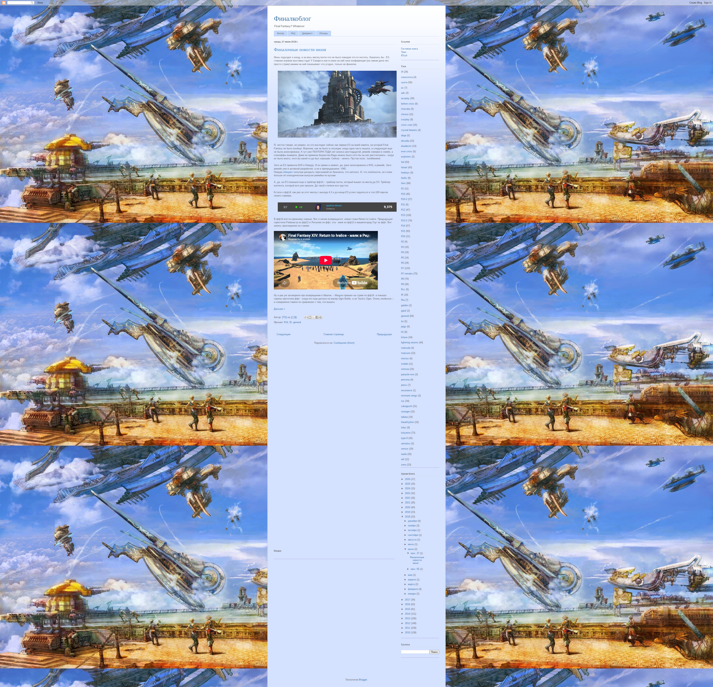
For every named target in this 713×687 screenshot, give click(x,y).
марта (411, 584)
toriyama (405, 432)
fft (290, 322)
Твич (403, 52)
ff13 (403, 215)
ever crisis (406, 151)
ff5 (402, 257)
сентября (413, 535)
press (404, 385)
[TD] (284, 317)
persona (405, 379)
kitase (404, 337)
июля (411, 544)
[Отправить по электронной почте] (306, 317)
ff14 (286, 322)
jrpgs (403, 326)
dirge (403, 135)
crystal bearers (409, 130)
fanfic (404, 178)
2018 (408, 516)
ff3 (402, 247)
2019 (408, 512)
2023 (408, 493)
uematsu (405, 443)
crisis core (406, 124)
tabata (404, 417)
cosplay (405, 119)
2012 (408, 623)
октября (412, 530)
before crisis (407, 103)
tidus (403, 427)
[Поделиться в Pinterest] (320, 317)
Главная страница (334, 334)
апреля (412, 579)
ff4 (402, 252)
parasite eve (407, 374)
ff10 (403, 194)
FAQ (293, 33)
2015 (408, 609)
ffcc (403, 289)
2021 (408, 502)
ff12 (403, 209)
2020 (408, 507)
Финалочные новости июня (300, 49)
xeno (403, 464)
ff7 (402, 268)
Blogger (363, 679)
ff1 (402, 188)
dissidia (405, 140)
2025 (408, 483)
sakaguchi (406, 406)
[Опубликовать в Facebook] (317, 317)
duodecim (406, 146)
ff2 (402, 241)
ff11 (403, 204)
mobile (404, 363)
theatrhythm (407, 422)
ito (402, 321)
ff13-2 (404, 220)
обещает (288, 172)
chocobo (405, 109)
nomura (405, 369)
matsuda (405, 347)
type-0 (404, 438)
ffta (403, 300)
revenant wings (409, 395)
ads (403, 93)
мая (410, 575)
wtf (402, 459)
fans (403, 183)
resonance (406, 390)
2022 (408, 497)
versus (404, 448)
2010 (408, 632)
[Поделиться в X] (313, 317)
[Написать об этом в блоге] (310, 317)
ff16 (403, 236)
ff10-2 (404, 199)
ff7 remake (407, 273)
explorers (406, 156)
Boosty (280, 33)
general (297, 322)
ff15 (403, 231)
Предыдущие (384, 334)
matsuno (405, 353)
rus (402, 401)
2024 (408, 488)
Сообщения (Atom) (344, 342)
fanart (404, 167)
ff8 (402, 278)
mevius (405, 358)
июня (411, 549)
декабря (413, 521)
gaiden (404, 305)
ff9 (402, 284)
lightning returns (409, 342)
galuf (403, 310)
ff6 (402, 262)
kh (402, 332)
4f (402, 71)
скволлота (407, 77)
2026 (408, 479)
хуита (404, 82)
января (412, 593)
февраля (413, 589)
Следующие (283, 334)
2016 (408, 604)
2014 (408, 613)
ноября (412, 525)
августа (412, 539)
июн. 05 (415, 569)
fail (402, 162)
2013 (408, 618)
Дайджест (307, 33)
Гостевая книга (409, 48)
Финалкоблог (292, 18)
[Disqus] (334, 398)
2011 (408, 627)
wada (404, 454)
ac (402, 87)
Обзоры (323, 33)
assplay (405, 98)
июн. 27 (415, 553)
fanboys (405, 172)
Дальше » (279, 308)
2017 (408, 599)
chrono (404, 114)
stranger (405, 411)
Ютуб (404, 55)
